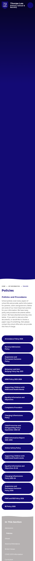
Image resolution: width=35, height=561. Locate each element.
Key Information (14, 286)
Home (3, 286)
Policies (25, 286)
